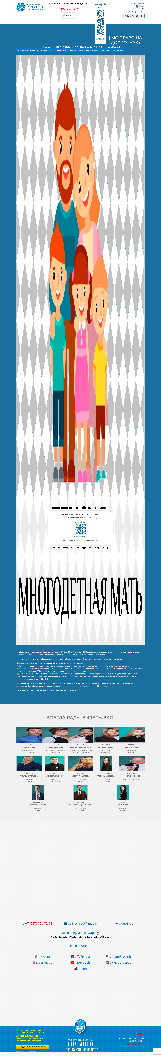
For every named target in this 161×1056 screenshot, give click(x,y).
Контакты (72, 50)
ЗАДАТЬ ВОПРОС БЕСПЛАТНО (33, 1047)
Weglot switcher (31, 1035)
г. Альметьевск (120, 962)
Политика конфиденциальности (23, 1052)
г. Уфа (82, 968)
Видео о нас (105, 50)
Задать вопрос (118, 50)
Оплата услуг (46, 50)
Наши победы (84, 50)
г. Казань (44, 956)
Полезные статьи (60, 50)
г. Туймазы (82, 956)
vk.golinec (126, 923)
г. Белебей (82, 962)
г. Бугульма (44, 962)
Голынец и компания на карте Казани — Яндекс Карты (80, 909)
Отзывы (95, 50)
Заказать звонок (133, 16)
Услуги (40, 1038)
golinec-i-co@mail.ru (82, 923)
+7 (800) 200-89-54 (67, 8)
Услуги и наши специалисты (28, 50)
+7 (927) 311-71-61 (137, 12)
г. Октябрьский (120, 956)
